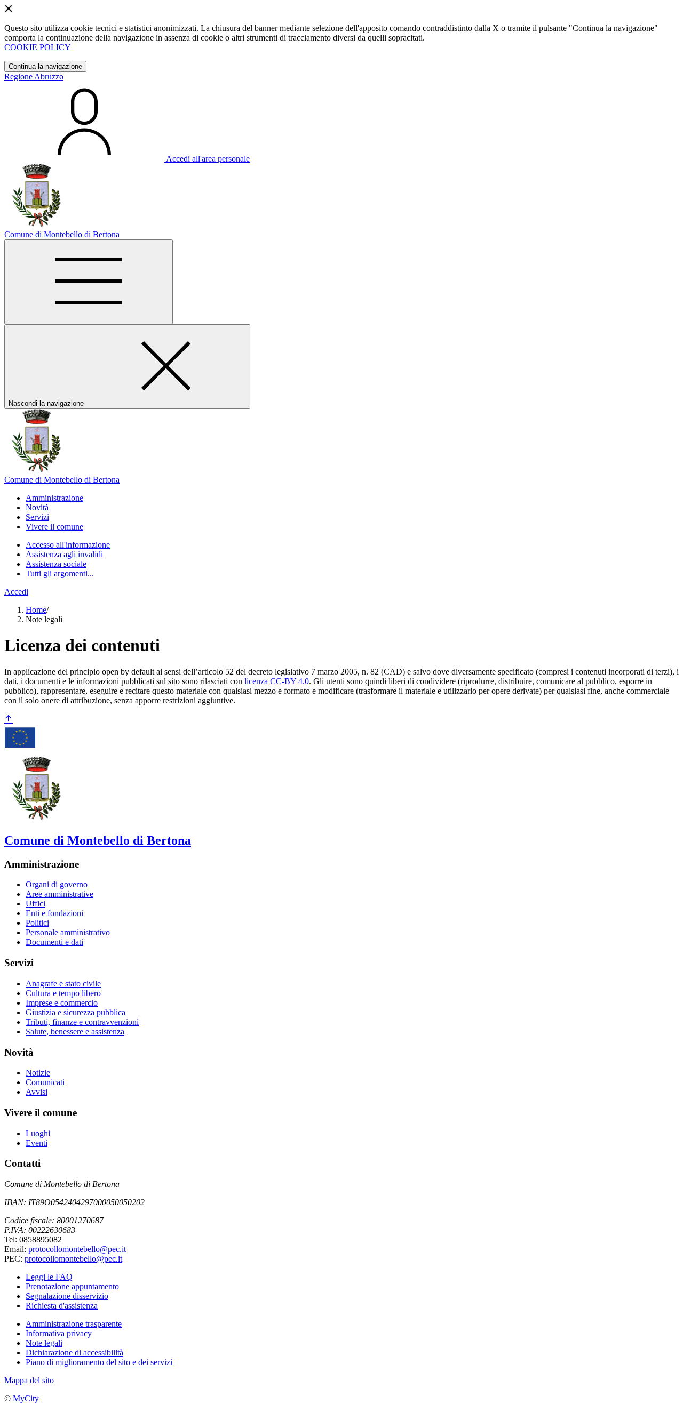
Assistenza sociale (56, 563)
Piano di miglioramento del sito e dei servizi (99, 1362)
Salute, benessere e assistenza (75, 1031)
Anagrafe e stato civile (63, 983)
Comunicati (45, 1082)
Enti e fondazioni (54, 913)
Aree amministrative (59, 893)
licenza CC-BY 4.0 (276, 681)
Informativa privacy (59, 1333)
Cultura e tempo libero (63, 993)
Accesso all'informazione (68, 544)
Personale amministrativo (68, 932)
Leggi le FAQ (49, 1276)
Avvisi (36, 1091)
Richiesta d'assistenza (62, 1305)
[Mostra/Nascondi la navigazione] (88, 281)
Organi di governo (57, 884)
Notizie (38, 1072)
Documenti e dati (54, 941)
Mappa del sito (29, 1380)
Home (36, 609)
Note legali (44, 1342)
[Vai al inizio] (8, 719)
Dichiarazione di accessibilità (74, 1352)
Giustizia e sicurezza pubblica (75, 1012)
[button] (54, 497)
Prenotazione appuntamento (72, 1286)
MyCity (26, 1398)
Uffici (35, 903)
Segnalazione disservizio (67, 1296)
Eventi (36, 1143)
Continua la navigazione (45, 66)
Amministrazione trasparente (74, 1323)
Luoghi (38, 1133)
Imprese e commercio (62, 1002)
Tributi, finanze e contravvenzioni (82, 1021)
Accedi (16, 591)
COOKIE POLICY (37, 47)
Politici (37, 922)
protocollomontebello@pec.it (77, 1249)
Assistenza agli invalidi (64, 554)
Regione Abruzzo (33, 76)
